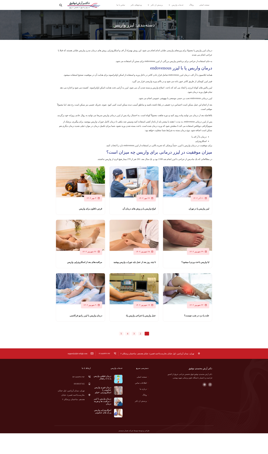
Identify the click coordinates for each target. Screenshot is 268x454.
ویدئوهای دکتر (136, 5)
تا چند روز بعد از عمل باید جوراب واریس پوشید (134, 262)
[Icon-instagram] (210, 385)
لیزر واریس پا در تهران (199, 208)
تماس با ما (121, 5)
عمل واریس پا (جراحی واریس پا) (141, 315)
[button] (61, 5)
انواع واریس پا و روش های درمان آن (139, 208)
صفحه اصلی (204, 5)
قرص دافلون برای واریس (90, 208)
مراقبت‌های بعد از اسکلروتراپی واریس (84, 262)
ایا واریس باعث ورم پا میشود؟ (195, 262)
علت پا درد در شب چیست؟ (196, 315)
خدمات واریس (178, 5)
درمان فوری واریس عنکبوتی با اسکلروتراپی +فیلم (102, 390)
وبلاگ (191, 5)
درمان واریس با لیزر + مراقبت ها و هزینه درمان (102, 401)
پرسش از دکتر (157, 5)
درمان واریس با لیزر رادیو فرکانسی (86, 315)
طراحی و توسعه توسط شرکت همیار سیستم (134, 431)
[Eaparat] (204, 385)
